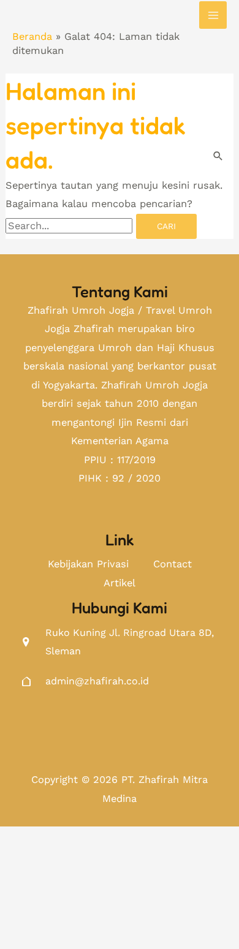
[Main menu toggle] (213, 15)
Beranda (32, 36)
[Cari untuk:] (71, 226)
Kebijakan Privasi (88, 564)
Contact (172, 564)
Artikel (119, 583)
